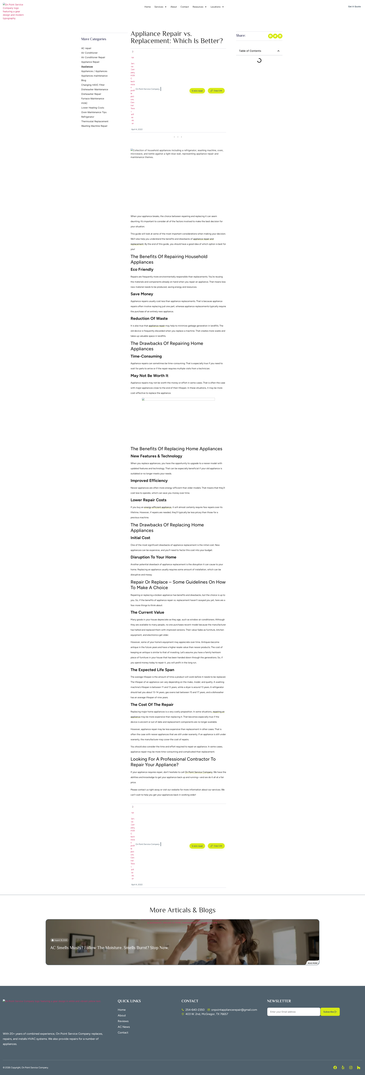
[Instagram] (350, 1067)
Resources (198, 6)
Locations (215, 6)
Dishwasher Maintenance (94, 89)
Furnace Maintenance (92, 98)
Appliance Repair (90, 61)
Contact (185, 6)
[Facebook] (335, 1067)
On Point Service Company (198, 772)
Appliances (87, 66)
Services (158, 6)
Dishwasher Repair (91, 94)
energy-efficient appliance (157, 507)
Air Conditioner (89, 52)
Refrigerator (87, 116)
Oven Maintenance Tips (94, 112)
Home (147, 6)
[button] (270, 36)
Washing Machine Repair (94, 125)
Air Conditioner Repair (93, 57)
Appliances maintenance (94, 75)
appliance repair (157, 325)
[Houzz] (358, 1067)
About (174, 6)
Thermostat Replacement (94, 121)
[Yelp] (342, 1067)
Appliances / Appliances (94, 71)
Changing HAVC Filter (93, 84)
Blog (83, 80)
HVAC (84, 103)
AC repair (86, 48)
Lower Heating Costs (92, 107)
